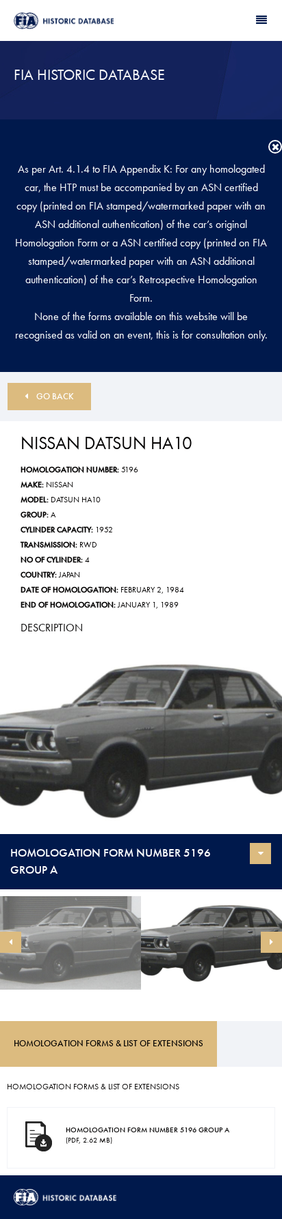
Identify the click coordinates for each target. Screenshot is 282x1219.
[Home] (77, 20)
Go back (55, 396)
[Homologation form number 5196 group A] (141, 740)
